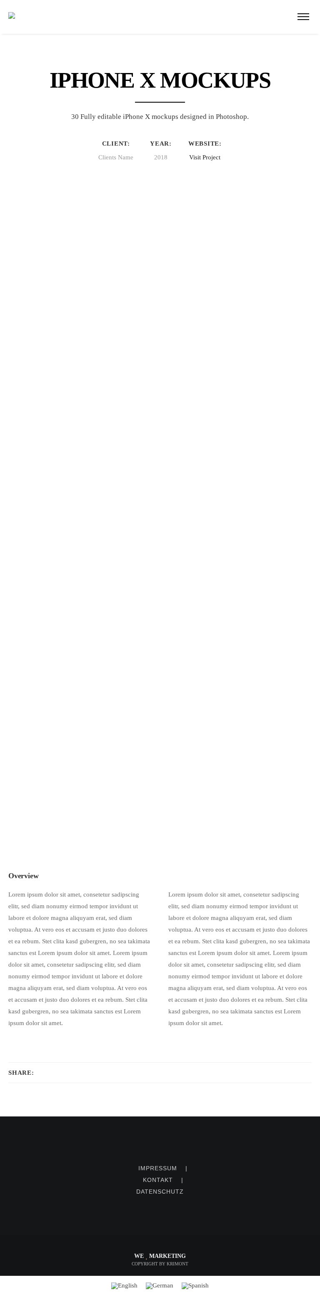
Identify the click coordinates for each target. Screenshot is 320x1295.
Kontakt (158, 1180)
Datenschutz (160, 1191)
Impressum (157, 1168)
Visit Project (204, 157)
